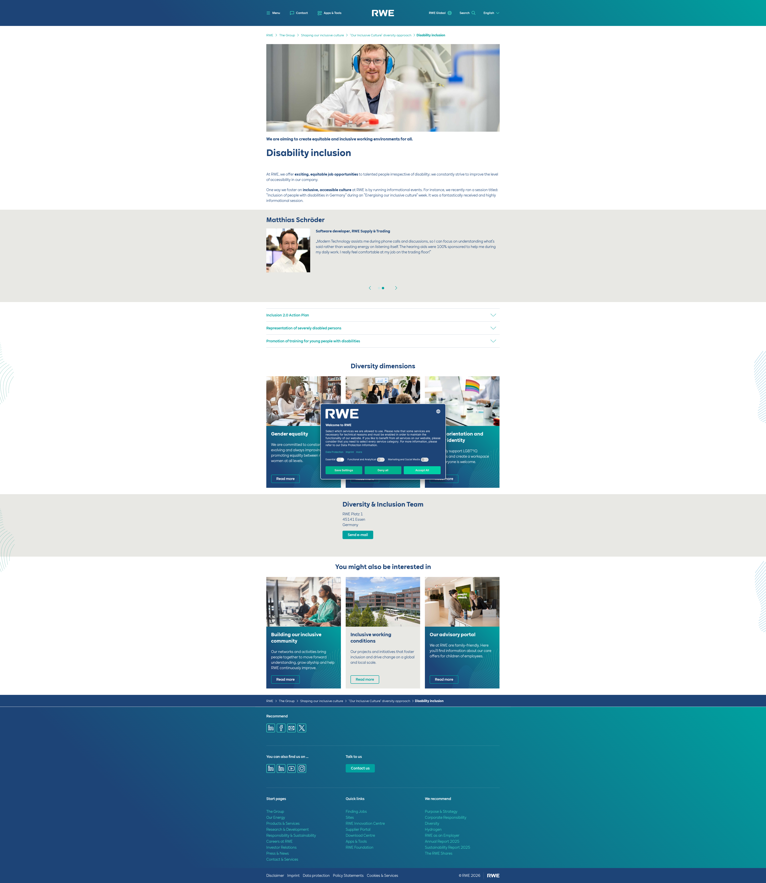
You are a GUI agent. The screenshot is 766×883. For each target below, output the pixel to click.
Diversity (432, 823)
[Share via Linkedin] (270, 728)
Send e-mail (358, 535)
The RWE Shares (438, 853)
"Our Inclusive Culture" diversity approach (380, 35)
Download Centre (360, 835)
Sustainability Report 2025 (447, 847)
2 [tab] (387, 288)
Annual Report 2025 (442, 841)
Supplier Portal (358, 829)
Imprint (293, 875)
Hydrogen (433, 829)
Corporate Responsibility (445, 817)
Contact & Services (282, 859)
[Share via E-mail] (291, 728)
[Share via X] (301, 728)
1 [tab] (383, 288)
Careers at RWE (279, 841)
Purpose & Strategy (441, 811)
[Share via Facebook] (281, 728)
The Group (287, 35)
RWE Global (437, 13)
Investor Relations (281, 847)
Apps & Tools (333, 13)
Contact (302, 13)
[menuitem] (299, 13)
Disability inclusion (431, 35)
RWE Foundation (359, 847)
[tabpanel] (383, 249)
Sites (350, 817)
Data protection (316, 875)
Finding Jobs (356, 811)
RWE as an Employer (442, 835)
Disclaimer (275, 875)
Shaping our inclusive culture (322, 35)
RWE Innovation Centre (365, 823)
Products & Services (283, 823)
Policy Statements (348, 875)
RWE (269, 35)
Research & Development (287, 829)
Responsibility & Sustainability (291, 835)
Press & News (277, 853)
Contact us (360, 768)
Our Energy (275, 817)
